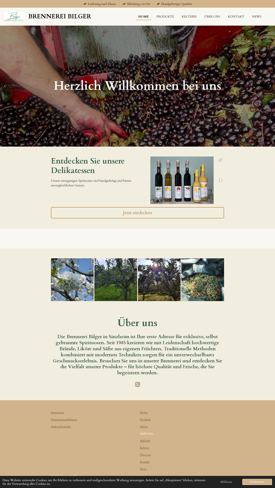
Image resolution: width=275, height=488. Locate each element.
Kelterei (144, 448)
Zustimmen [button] (257, 482)
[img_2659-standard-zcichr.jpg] (72, 279)
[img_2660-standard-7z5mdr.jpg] (116, 279)
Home (144, 412)
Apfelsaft (145, 441)
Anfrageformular (61, 427)
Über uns (145, 455)
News (143, 469)
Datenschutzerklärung (64, 419)
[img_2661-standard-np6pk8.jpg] (159, 279)
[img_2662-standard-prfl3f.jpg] (202, 279)
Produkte (145, 419)
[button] (220, 160)
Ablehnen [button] (226, 482)
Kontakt (145, 462)
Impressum (57, 412)
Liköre (144, 427)
